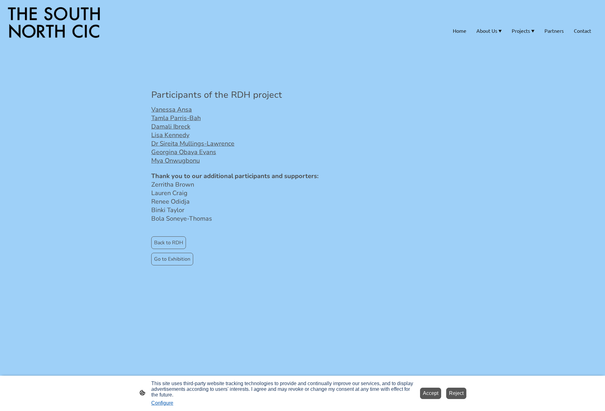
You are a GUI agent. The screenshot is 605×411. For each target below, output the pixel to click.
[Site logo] (55, 30)
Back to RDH (168, 242)
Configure (162, 403)
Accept (430, 393)
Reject (456, 393)
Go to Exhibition (172, 259)
